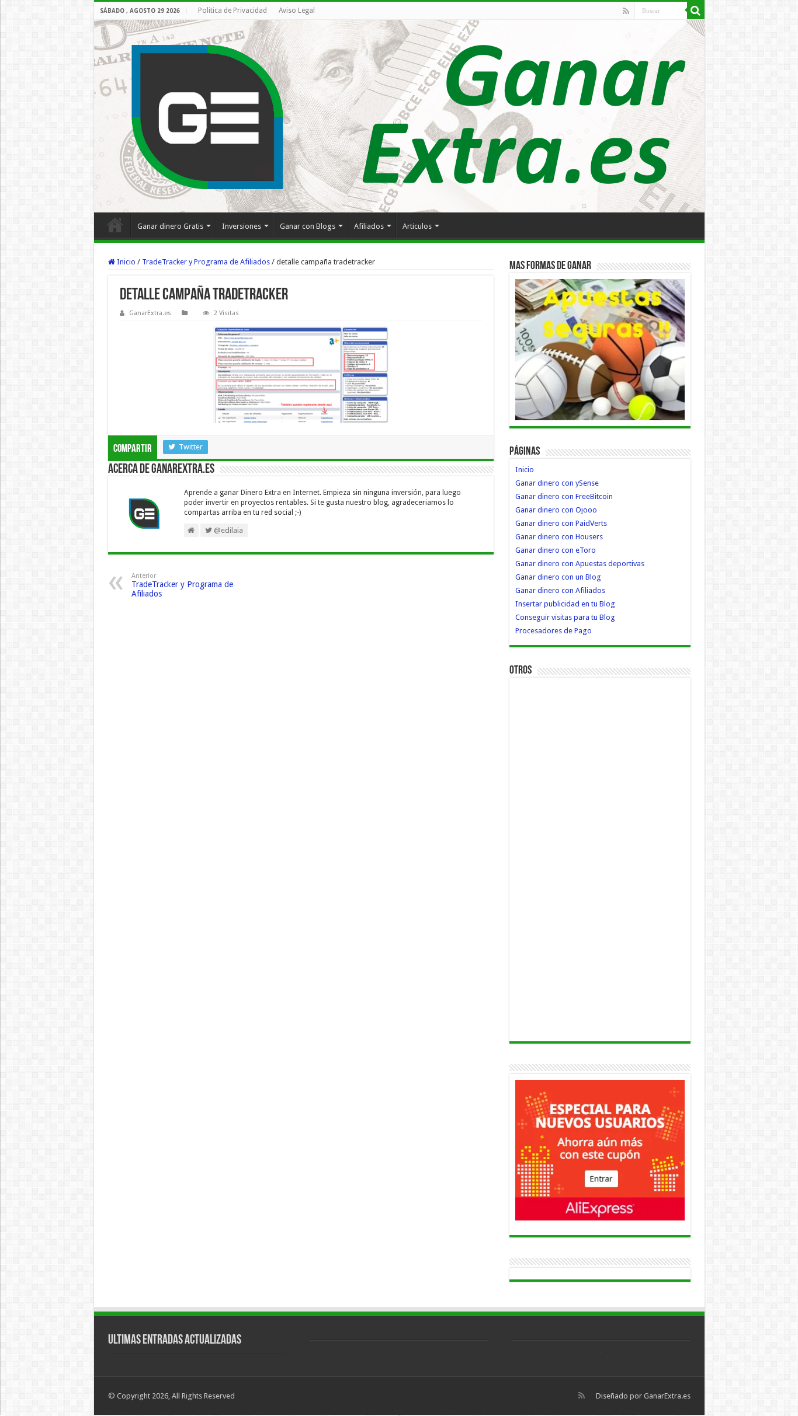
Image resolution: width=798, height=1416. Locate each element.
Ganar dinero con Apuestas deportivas (579, 563)
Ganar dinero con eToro (555, 550)
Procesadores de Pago (553, 630)
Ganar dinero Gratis (170, 226)
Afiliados (369, 226)
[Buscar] (696, 10)
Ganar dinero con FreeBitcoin (564, 496)
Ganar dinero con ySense (557, 483)
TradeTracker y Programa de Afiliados (206, 261)
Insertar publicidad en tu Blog (565, 603)
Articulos (417, 226)
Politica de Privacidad (232, 10)
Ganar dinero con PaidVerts (561, 523)
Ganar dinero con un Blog (558, 577)
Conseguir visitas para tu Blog (565, 617)
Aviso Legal (297, 10)
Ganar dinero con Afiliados (560, 590)
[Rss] (626, 11)
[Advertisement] (562, 858)
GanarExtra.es (150, 313)
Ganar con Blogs (307, 226)
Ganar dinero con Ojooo (556, 509)
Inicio (115, 224)
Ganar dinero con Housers (559, 536)
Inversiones (241, 226)
